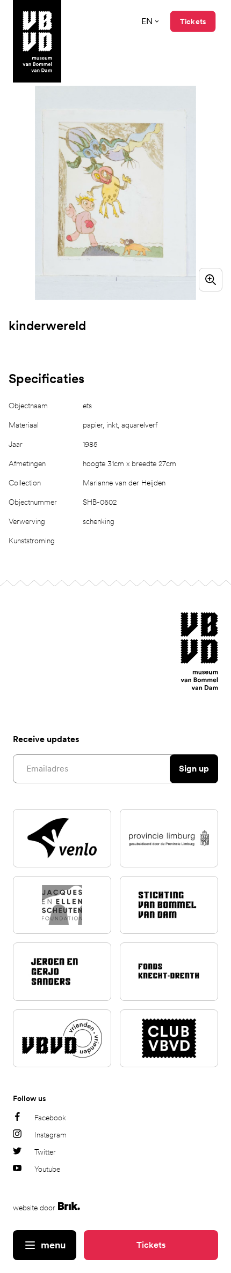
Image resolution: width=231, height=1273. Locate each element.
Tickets (150, 1245)
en (147, 21)
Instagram (50, 1134)
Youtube (47, 1169)
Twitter (45, 1152)
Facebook (50, 1117)
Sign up (194, 768)
